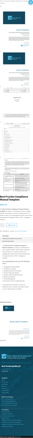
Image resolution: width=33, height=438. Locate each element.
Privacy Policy (5, 392)
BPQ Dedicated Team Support (9, 405)
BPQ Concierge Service (8, 399)
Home (1, 1)
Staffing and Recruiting (7, 426)
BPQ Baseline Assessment (8, 401)
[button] (30, 2)
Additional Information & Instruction (12, 238)
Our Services (5, 382)
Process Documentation (9, 1)
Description (5, 236)
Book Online (5, 384)
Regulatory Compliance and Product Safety (12, 424)
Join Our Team (5, 390)
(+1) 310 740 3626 (6, 369)
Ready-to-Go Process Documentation (11, 422)
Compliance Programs (7, 414)
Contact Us (4, 388)
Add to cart (11, 225)
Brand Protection (6, 411)
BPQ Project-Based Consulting (9, 403)
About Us (4, 386)
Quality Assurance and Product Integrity (12, 420)
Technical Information (8, 241)
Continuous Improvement (8, 416)
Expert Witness (5, 418)
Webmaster (18, 437)
